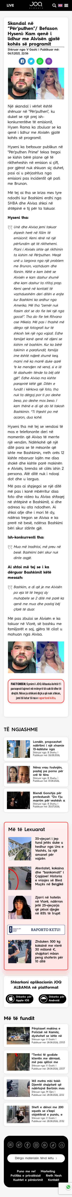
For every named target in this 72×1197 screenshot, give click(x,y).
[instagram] (36, 1145)
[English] (60, 5)
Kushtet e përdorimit (28, 1180)
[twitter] (19, 1145)
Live (10, 5)
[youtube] (10, 1145)
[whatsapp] (44, 1145)
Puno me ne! (26, 1171)
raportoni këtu (46, 698)
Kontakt (53, 1180)
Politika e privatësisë (26, 1175)
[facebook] (27, 1145)
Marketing (48, 1171)
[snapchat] (61, 1145)
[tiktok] (53, 1145)
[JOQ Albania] (36, 6)
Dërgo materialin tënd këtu (34, 1158)
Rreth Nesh (54, 1175)
